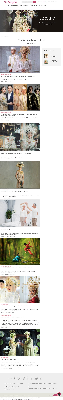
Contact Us (31, 395)
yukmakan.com (13, 389)
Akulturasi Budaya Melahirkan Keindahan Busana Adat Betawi (15, 191)
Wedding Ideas (15, 5)
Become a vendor (13, 383)
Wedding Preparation (6, 74)
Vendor (7, 5)
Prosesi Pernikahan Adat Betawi (8, 359)
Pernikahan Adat (4, 189)
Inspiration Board (24, 5)
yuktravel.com (17, 388)
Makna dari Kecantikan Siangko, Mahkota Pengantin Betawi (15, 306)
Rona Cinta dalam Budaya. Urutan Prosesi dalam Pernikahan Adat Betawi (18, 76)
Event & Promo (43, 5)
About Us (25, 395)
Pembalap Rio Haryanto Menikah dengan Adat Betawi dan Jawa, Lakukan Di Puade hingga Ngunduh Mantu (19, 115)
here (20, 399)
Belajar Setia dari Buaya (6, 229)
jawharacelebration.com (9, 388)
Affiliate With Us (20, 383)
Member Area (7, 383)
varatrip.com (7, 389)
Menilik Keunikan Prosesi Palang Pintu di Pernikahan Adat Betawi (16, 267)
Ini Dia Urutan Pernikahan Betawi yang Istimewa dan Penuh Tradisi (16, 153)
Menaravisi (21, 395)
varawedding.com (15, 386)
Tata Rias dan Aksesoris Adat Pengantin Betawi (12, 317)
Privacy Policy (50, 395)
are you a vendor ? (52, 1)
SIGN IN (45, 1)
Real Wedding (34, 5)
